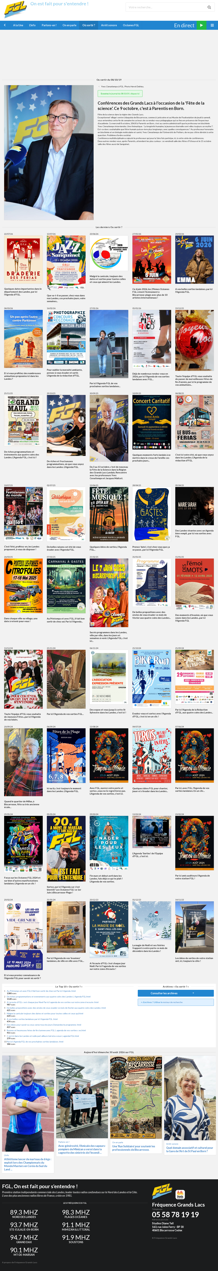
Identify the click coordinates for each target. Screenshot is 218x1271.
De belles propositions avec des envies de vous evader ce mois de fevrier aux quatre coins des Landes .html (56, 1008)
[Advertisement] (109, 54)
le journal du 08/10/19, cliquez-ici (120, 93)
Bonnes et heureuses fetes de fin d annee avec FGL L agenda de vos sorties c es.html (46, 1030)
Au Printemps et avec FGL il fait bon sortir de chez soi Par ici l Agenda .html (41, 991)
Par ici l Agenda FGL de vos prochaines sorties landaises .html (35, 1041)
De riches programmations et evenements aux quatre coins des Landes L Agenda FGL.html (48, 996)
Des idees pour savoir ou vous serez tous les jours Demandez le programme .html (44, 1024)
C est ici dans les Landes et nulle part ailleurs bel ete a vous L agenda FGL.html (43, 1036)
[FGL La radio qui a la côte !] (16, 17)
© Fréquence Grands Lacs (164, 1238)
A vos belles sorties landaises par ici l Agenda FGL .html (32, 1019)
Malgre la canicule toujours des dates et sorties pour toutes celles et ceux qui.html (45, 1013)
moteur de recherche (173, 1002)
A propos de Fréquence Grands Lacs (19, 1262)
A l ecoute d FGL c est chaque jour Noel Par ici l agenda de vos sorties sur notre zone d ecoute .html (52, 1002)
